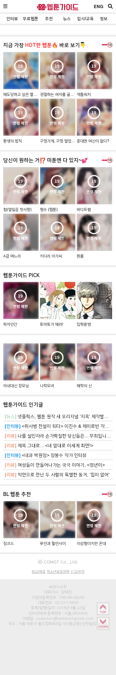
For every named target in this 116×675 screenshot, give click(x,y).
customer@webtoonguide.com (64, 618)
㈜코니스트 (58, 586)
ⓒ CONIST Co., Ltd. (58, 561)
